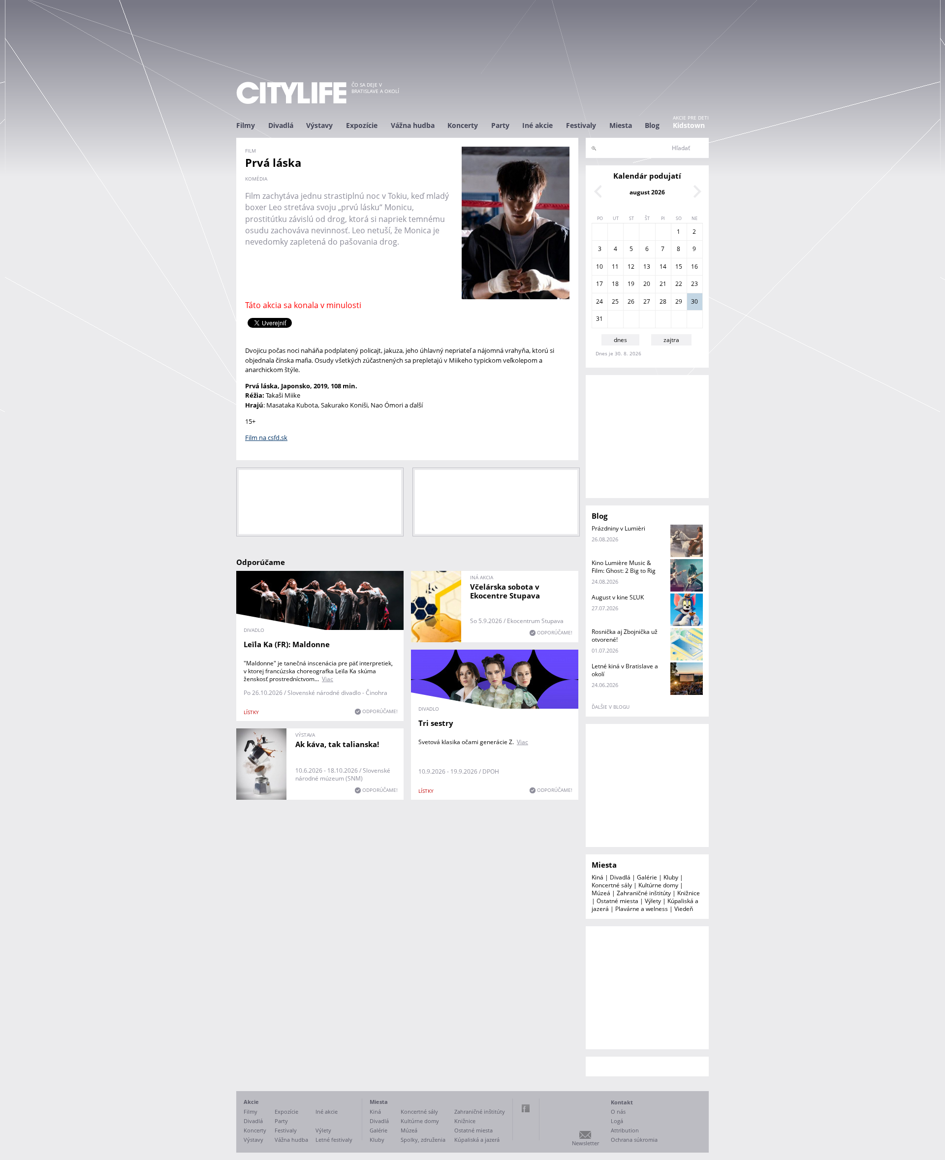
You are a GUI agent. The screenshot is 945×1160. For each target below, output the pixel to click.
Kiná (597, 877)
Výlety (653, 901)
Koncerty (462, 125)
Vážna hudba (413, 125)
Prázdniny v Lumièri (618, 528)
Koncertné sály (612, 885)
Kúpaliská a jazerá (477, 1139)
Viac (327, 679)
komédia (256, 178)
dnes (620, 340)
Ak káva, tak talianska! (337, 744)
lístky (251, 712)
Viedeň (683, 909)
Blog (652, 125)
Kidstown (689, 125)
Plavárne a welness (641, 909)
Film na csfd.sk (266, 437)
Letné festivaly (333, 1139)
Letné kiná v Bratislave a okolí (625, 670)
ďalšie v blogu (611, 706)
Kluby (670, 877)
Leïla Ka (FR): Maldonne (287, 644)
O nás (618, 1111)
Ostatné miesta (617, 901)
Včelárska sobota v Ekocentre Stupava (505, 591)
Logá (617, 1121)
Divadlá (280, 125)
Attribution (625, 1130)
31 (599, 318)
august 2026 (647, 192)
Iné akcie (537, 125)
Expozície (362, 125)
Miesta (620, 125)
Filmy (245, 125)
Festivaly (581, 125)
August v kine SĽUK (618, 597)
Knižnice (688, 893)
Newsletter (585, 1143)
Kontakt (622, 1102)
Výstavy (319, 125)
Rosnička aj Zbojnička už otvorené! (625, 635)
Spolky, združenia (423, 1139)
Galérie (647, 877)
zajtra (671, 340)
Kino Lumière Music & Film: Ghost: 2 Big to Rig (624, 567)
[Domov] (291, 93)
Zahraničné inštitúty (644, 893)
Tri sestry (435, 723)
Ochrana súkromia (634, 1139)
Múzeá (601, 893)
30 (694, 301)
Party (500, 125)
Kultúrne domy (658, 885)
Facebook (525, 1108)
